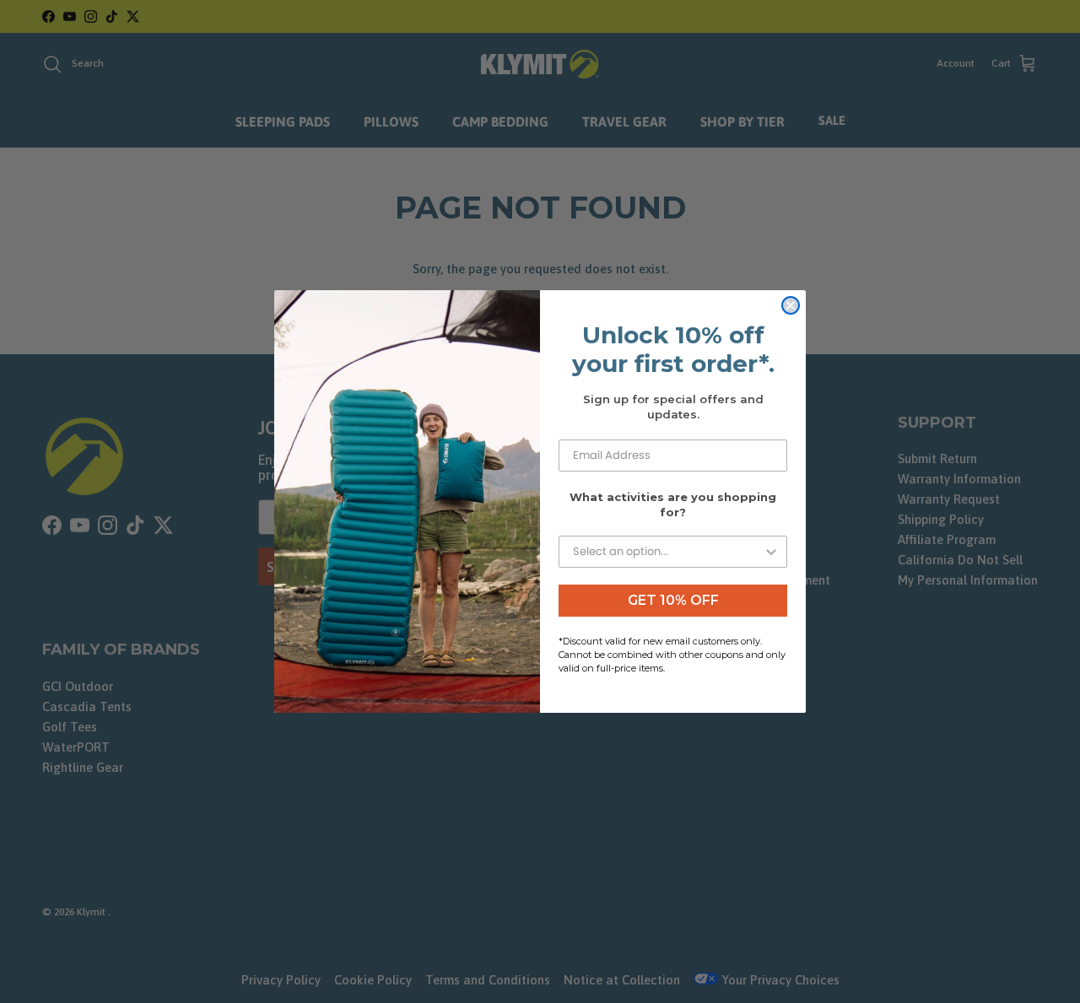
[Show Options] (771, 552)
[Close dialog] (790, 305)
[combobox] (668, 552)
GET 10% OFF (673, 600)
